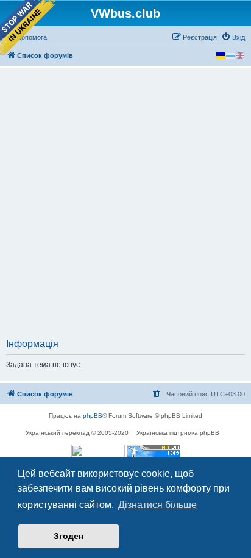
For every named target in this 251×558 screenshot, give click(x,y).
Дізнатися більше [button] (157, 504)
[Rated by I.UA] (98, 454)
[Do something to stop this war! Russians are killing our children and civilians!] (27, 27)
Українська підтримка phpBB (177, 432)
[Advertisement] (125, 206)
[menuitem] (233, 37)
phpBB (92, 415)
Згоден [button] (68, 536)
